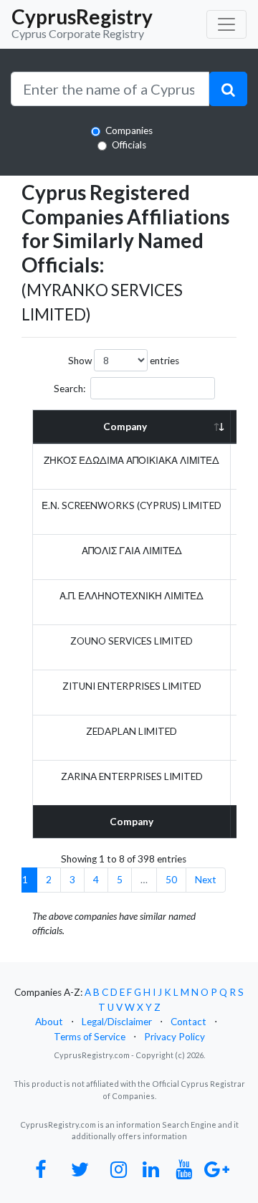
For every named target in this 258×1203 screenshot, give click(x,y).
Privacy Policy (174, 1036)
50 (171, 879)
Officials (129, 145)
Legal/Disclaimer (117, 1021)
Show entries (123, 360)
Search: (69, 388)
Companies (129, 130)
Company (125, 426)
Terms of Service (89, 1036)
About (49, 1021)
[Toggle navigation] (226, 24)
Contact (188, 1021)
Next (205, 879)
